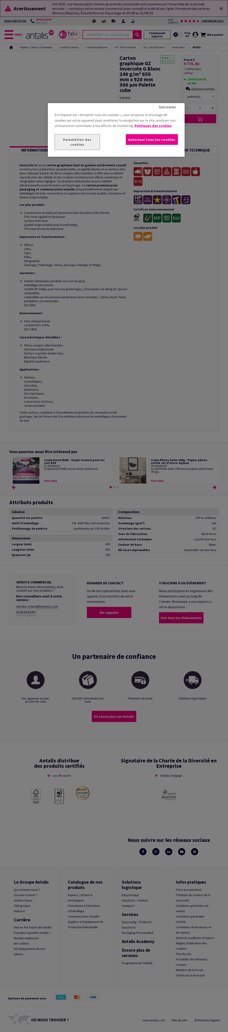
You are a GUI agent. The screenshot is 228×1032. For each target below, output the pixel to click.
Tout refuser (167, 106)
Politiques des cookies (153, 125)
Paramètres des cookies (77, 142)
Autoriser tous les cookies (151, 139)
